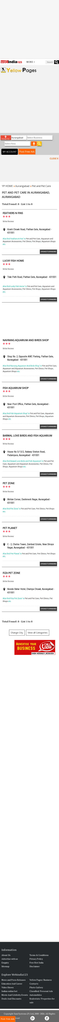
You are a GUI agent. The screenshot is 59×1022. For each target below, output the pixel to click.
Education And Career (12, 983)
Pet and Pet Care (41, 186)
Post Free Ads (27, 151)
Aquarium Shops (49, 241)
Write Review (8, 221)
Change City (17, 632)
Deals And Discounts (11, 998)
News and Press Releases (14, 979)
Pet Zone (9, 483)
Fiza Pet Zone (11, 573)
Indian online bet (9, 991)
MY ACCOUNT (10, 151)
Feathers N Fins (13, 213)
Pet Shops (36, 241)
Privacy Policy (36, 958)
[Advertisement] (29, 29)
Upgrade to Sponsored (48, 252)
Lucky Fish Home (13, 260)
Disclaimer (34, 966)
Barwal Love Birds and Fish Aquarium (27, 435)
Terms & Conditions (39, 955)
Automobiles (35, 994)
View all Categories (38, 632)
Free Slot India (36, 962)
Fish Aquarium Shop (16, 388)
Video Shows (8, 987)
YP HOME (7, 186)
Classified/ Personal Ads (41, 991)
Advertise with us (10, 958)
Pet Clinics (27, 241)
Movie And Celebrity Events (15, 994)
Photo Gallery (36, 987)
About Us (6, 955)
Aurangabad (22, 186)
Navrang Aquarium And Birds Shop (26, 340)
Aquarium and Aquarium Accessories (18, 368)
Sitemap (5, 966)
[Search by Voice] (34, 143)
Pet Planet (10, 528)
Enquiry (5, 962)
